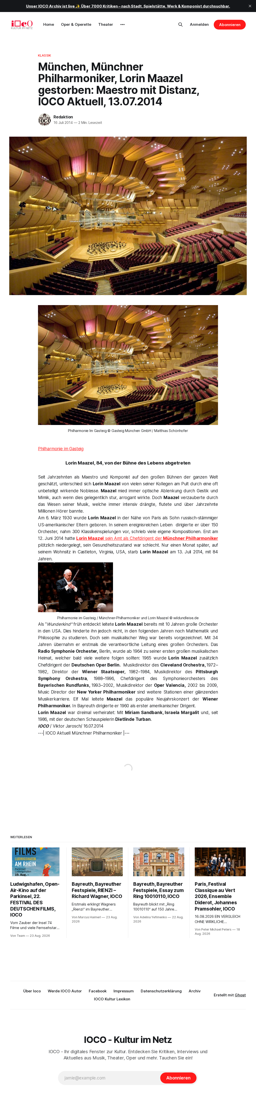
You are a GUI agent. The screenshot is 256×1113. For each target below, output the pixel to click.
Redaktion (63, 116)
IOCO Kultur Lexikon (112, 999)
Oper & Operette (76, 24)
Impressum (124, 991)
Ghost (240, 995)
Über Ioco (32, 991)
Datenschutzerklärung (161, 991)
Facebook (97, 991)
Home (48, 24)
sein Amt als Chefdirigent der (147, 538)
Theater (105, 24)
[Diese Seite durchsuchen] (180, 25)
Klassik (44, 55)
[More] (122, 25)
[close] (250, 6)
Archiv (195, 991)
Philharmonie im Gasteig (61, 448)
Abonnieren (229, 24)
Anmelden (199, 24)
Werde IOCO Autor (65, 991)
